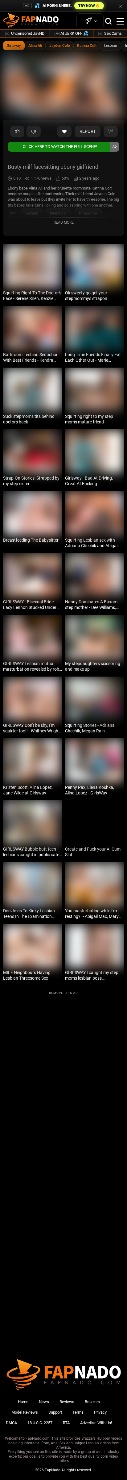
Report (88, 131)
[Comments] (111, 131)
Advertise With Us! (96, 1422)
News (44, 1401)
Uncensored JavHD (25, 33)
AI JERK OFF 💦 (71, 33)
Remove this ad (63, 993)
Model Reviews (24, 1412)
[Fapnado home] (64, 1390)
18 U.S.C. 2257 (39, 1422)
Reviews (66, 1401)
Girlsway (14, 45)
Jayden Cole (59, 45)
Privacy (100, 1412)
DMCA (11, 1422)
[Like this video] (64, 131)
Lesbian (110, 45)
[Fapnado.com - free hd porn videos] (31, 21)
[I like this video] (17, 131)
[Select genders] (90, 21)
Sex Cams (110, 33)
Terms (78, 1412)
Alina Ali (35, 45)
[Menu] (120, 21)
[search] (108, 21)
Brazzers (92, 1401)
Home (23, 1401)
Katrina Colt (86, 45)
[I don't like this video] (34, 131)
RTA (66, 1422)
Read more (64, 222)
